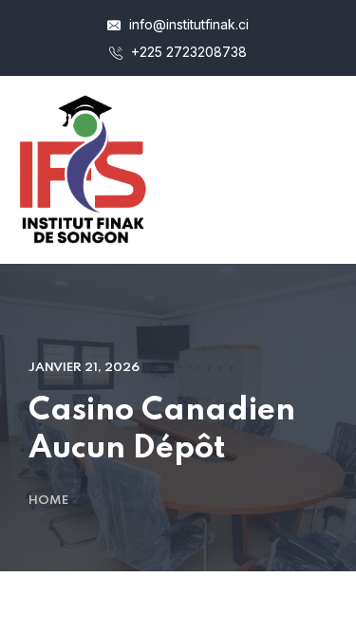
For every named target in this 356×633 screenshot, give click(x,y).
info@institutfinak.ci (187, 24)
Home (48, 500)
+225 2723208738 (187, 52)
